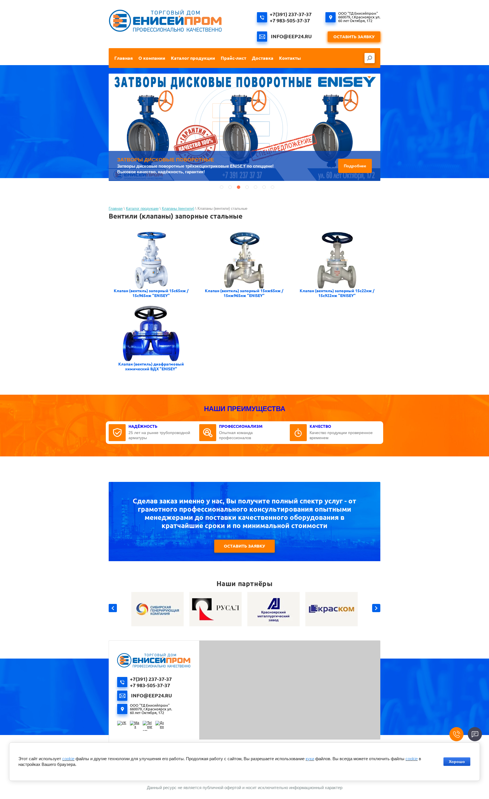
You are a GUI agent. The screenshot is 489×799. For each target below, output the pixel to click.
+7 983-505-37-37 (290, 20)
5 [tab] (255, 187)
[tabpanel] (244, 127)
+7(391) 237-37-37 (291, 14)
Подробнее (355, 166)
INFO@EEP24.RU (291, 36)
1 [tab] (221, 187)
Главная (116, 208)
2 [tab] (230, 187)
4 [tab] (247, 187)
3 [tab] (238, 187)
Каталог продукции (142, 208)
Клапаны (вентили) (178, 208)
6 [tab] (264, 187)
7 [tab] (272, 187)
